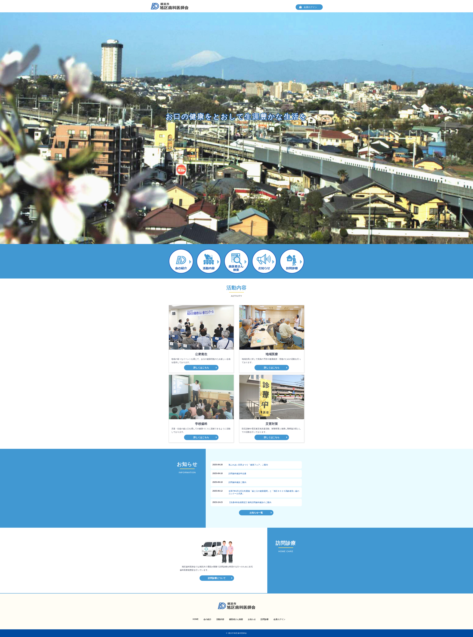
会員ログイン (310, 7)
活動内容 (220, 619)
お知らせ (252, 619)
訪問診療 (265, 619)
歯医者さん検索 (236, 619)
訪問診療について (217, 578)
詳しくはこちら (201, 367)
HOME (196, 619)
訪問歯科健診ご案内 (237, 482)
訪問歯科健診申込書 (237, 473)
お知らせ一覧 (256, 512)
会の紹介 (207, 619)
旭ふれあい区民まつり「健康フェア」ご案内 (248, 465)
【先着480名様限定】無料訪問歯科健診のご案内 (249, 502)
